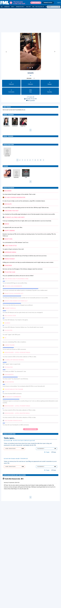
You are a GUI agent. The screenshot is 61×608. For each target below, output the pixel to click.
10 (40, 160)
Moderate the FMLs (48, 2)
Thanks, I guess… (9, 438)
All (2, 6)
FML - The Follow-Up (38, 6)
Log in (58, 2)
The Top (28, 6)
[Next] (43, 160)
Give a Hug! (29, 78)
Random (6, 6)
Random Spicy (20, 6)
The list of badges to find (30, 429)
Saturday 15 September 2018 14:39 (11, 482)
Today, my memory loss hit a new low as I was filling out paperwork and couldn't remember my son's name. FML (30, 462)
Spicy (12, 6)
